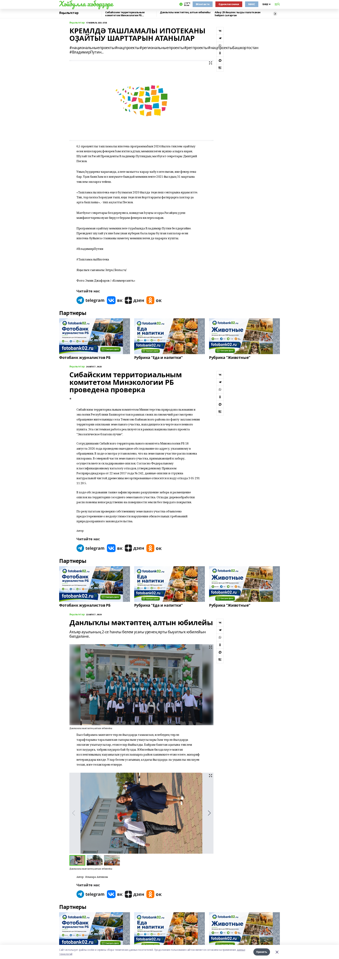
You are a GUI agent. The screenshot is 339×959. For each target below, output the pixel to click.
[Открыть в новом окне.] (90, 300)
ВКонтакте (202, 4)
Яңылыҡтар (68, 13)
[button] (209, 813)
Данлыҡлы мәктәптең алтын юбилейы (185, 12)
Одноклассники (229, 4)
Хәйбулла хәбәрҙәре (86, 4)
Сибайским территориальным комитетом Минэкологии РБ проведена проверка (125, 14)
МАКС (251, 4)
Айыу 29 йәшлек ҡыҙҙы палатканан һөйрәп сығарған (237, 14)
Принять (261, 952)
